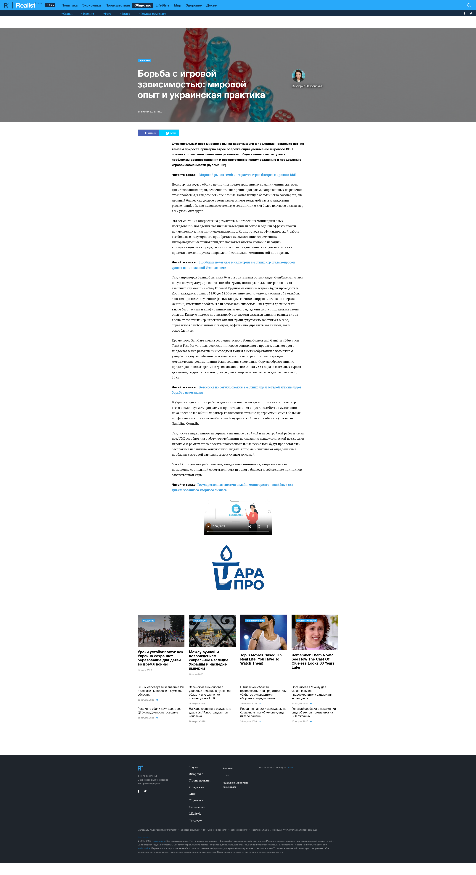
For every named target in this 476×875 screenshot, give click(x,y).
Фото (107, 13)
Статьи (68, 13)
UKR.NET (291, 767)
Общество (142, 5)
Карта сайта (144, 837)
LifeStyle (162, 5)
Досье (211, 5)
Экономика (91, 5)
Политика (70, 5)
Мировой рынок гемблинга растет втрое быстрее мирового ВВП (247, 175)
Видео (126, 13)
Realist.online (158, 841)
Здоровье (194, 5)
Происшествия (117, 5)
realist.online (144, 848)
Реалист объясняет (153, 13)
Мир (177, 5)
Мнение (88, 13)
